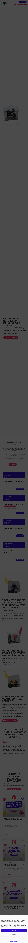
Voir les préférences (14, 938)
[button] (26, 916)
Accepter (14, 930)
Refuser (14, 934)
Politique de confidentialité (13, 941)
